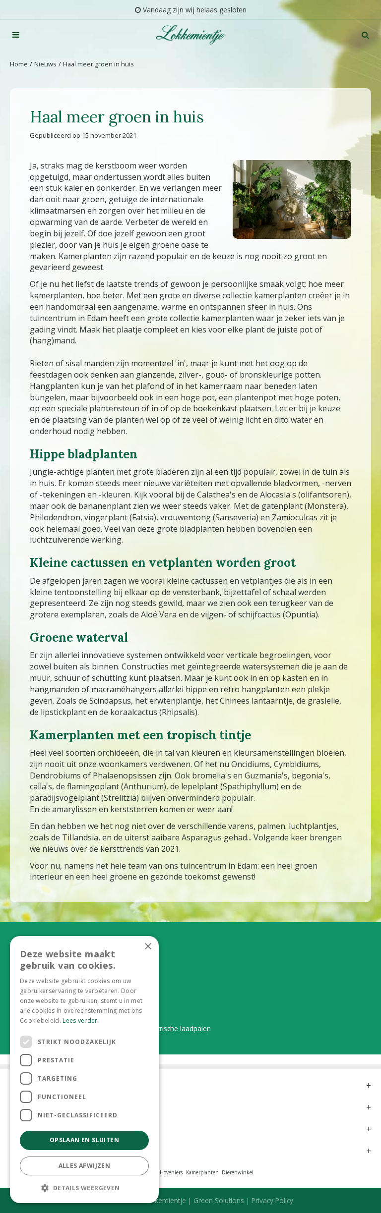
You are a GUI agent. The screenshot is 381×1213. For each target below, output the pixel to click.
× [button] (147, 946)
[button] (84, 1187)
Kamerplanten (202, 1172)
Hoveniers (171, 1172)
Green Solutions (218, 1200)
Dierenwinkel (238, 1172)
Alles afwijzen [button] (85, 1165)
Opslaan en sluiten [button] (84, 1140)
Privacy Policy (272, 1200)
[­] (16, 35)
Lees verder (80, 1020)
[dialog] (84, 1069)
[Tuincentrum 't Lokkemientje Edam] (190, 35)
